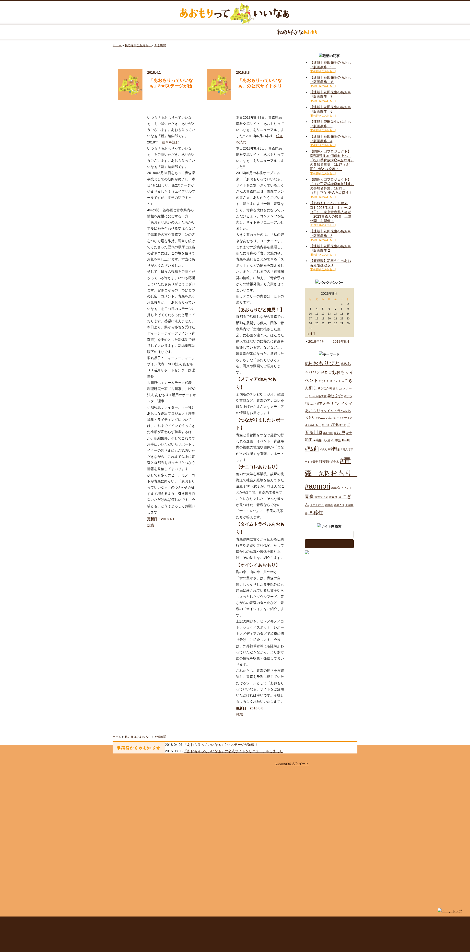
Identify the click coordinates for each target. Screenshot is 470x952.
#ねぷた (335, 395)
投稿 (150, 525)
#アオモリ (325, 403)
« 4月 (311, 334)
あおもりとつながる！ (172, 32)
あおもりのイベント (235, 32)
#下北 (334, 425)
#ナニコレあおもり (327, 417)
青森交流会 (321, 496)
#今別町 (328, 433)
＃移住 (315, 512)
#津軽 (334, 448)
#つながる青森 (318, 396)
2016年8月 (341, 341)
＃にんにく (317, 505)
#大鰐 (326, 440)
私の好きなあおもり (297, 32)
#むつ (348, 396)
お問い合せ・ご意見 (303, 923)
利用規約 (213, 923)
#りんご (310, 404)
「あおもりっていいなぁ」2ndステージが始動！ (171, 86)
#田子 (314, 461)
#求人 (323, 449)
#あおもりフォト (330, 381)
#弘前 (312, 448)
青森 (309, 496)
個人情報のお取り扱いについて (254, 923)
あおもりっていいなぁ (234, 13)
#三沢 (325, 425)
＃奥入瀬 (339, 505)
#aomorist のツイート (292, 763)
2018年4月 (316, 341)
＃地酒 (329, 505)
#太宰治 (336, 440)
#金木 (335, 461)
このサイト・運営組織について (153, 923)
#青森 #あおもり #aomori (332, 473)
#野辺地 (324, 461)
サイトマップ (190, 923)
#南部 (318, 440)
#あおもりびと (322, 363)
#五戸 (343, 424)
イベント (346, 487)
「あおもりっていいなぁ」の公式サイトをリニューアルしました (260, 86)
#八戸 (339, 432)
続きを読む (170, 142)
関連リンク (332, 923)
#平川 (346, 440)
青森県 (333, 496)
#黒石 (336, 487)
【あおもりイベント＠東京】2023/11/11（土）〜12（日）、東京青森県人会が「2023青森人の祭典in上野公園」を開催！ (330, 212)
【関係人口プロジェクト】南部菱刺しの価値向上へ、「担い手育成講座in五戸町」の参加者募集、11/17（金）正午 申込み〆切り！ (332, 160)
